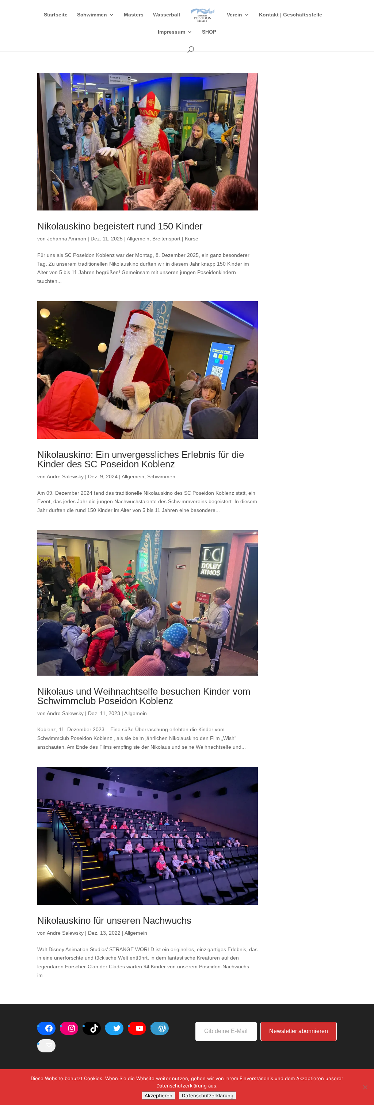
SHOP (209, 32)
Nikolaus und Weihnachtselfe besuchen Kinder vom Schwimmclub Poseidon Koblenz (144, 696)
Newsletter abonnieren (298, 1031)
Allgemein (138, 239)
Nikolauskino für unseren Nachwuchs (114, 920)
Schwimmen (92, 15)
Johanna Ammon (66, 239)
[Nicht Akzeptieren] (365, 1087)
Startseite (56, 15)
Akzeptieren (158, 1095)
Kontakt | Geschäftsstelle (290, 15)
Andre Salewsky (65, 476)
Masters (134, 15)
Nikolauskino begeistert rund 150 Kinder (120, 226)
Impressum (171, 32)
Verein (234, 15)
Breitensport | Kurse (175, 239)
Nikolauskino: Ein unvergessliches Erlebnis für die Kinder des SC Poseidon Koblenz (140, 459)
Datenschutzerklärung (207, 1095)
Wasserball (166, 15)
